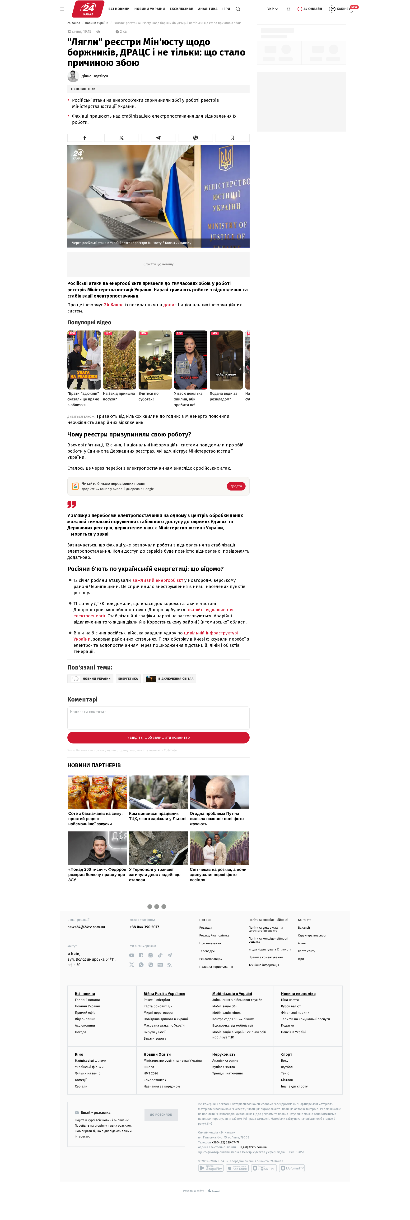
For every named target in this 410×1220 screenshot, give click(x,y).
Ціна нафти (290, 1000)
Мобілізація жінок (226, 1013)
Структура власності (312, 935)
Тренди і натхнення (227, 1073)
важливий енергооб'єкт (157, 580)
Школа (149, 1067)
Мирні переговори (158, 1013)
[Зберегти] (232, 138)
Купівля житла (223, 1067)
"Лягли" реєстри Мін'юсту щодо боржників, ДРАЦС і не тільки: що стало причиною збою (177, 23)
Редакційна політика (214, 935)
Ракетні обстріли (157, 1000)
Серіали (81, 1086)
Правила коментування (266, 957)
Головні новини (87, 1000)
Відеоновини (85, 1019)
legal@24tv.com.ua (253, 1147)
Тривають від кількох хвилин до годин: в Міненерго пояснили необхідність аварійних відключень (148, 419)
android (211, 1168)
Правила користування (216, 966)
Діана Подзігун (95, 76)
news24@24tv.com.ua (86, 927)
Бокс (284, 1061)
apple (237, 1168)
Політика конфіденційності (268, 920)
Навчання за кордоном (162, 1086)
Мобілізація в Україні (232, 993)
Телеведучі (207, 951)
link (131, 955)
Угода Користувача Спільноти (270, 949)
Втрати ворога (155, 1039)
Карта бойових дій (158, 1006)
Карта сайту (306, 951)
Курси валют (291, 1006)
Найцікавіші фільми (90, 1061)
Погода (80, 1032)
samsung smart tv (292, 1168)
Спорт (286, 1054)
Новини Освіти (157, 1054)
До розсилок (161, 1115)
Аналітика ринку (225, 1061)
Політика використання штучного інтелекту (266, 929)
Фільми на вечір (87, 1073)
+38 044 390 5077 (144, 927)
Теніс (285, 1073)
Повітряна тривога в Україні (166, 1019)
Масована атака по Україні (165, 1025)
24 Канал (74, 23)
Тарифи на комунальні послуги (305, 1019)
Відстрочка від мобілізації (232, 1025)
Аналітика (208, 9)
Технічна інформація (264, 965)
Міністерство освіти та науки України (173, 1061)
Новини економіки (298, 993)
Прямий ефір (85, 1013)
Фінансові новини (295, 1013)
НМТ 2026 (151, 1073)
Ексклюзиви (182, 9)
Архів (302, 943)
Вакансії (304, 927)
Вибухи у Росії (155, 1032)
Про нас (205, 920)
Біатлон (287, 1080)
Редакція (205, 927)
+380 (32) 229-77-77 (225, 1142)
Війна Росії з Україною (164, 993)
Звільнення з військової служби (237, 1000)
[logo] (88, 9)
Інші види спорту (294, 1086)
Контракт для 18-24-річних (233, 1019)
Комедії (81, 1080)
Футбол (287, 1067)
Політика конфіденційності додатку (268, 940)
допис (170, 304)
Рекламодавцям (210, 959)
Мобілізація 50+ (224, 1006)
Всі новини (119, 9)
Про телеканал (210, 943)
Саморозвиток (155, 1080)
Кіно (79, 1054)
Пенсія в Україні (293, 1032)
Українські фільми (89, 1067)
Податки (287, 1025)
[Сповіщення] (288, 9)
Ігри (226, 9)
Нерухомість (224, 1054)
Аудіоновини (85, 1025)
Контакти (304, 920)
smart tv (264, 1168)
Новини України (150, 9)
